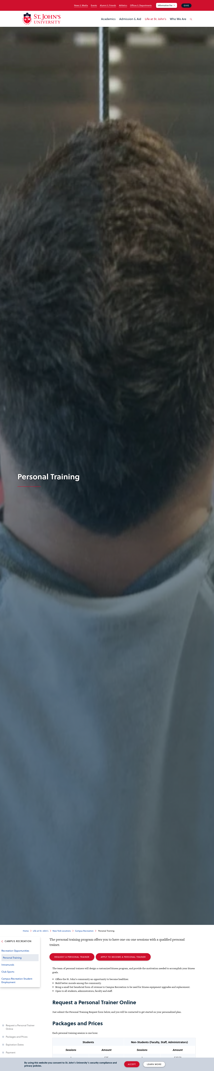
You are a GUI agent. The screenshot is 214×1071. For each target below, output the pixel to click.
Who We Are (178, 19)
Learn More (154, 1064)
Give (186, 5)
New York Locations (62, 930)
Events (94, 5)
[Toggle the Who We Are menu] (178, 22)
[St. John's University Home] (41, 19)
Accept (132, 1064)
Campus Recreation (84, 930)
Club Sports (7, 971)
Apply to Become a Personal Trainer (123, 956)
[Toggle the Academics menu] (108, 22)
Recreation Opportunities (15, 950)
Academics (108, 19)
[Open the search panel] (190, 21)
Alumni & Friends (108, 5)
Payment (10, 1052)
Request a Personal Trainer (71, 956)
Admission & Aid (130, 19)
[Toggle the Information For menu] (168, 9)
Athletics (123, 5)
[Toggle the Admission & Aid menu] (130, 22)
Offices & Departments (141, 5)
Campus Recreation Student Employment (16, 980)
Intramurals (7, 964)
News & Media (81, 5)
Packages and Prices (17, 1036)
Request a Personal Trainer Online (20, 1027)
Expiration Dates (15, 1044)
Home (26, 930)
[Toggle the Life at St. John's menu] (155, 22)
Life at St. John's (155, 19)
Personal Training (12, 957)
